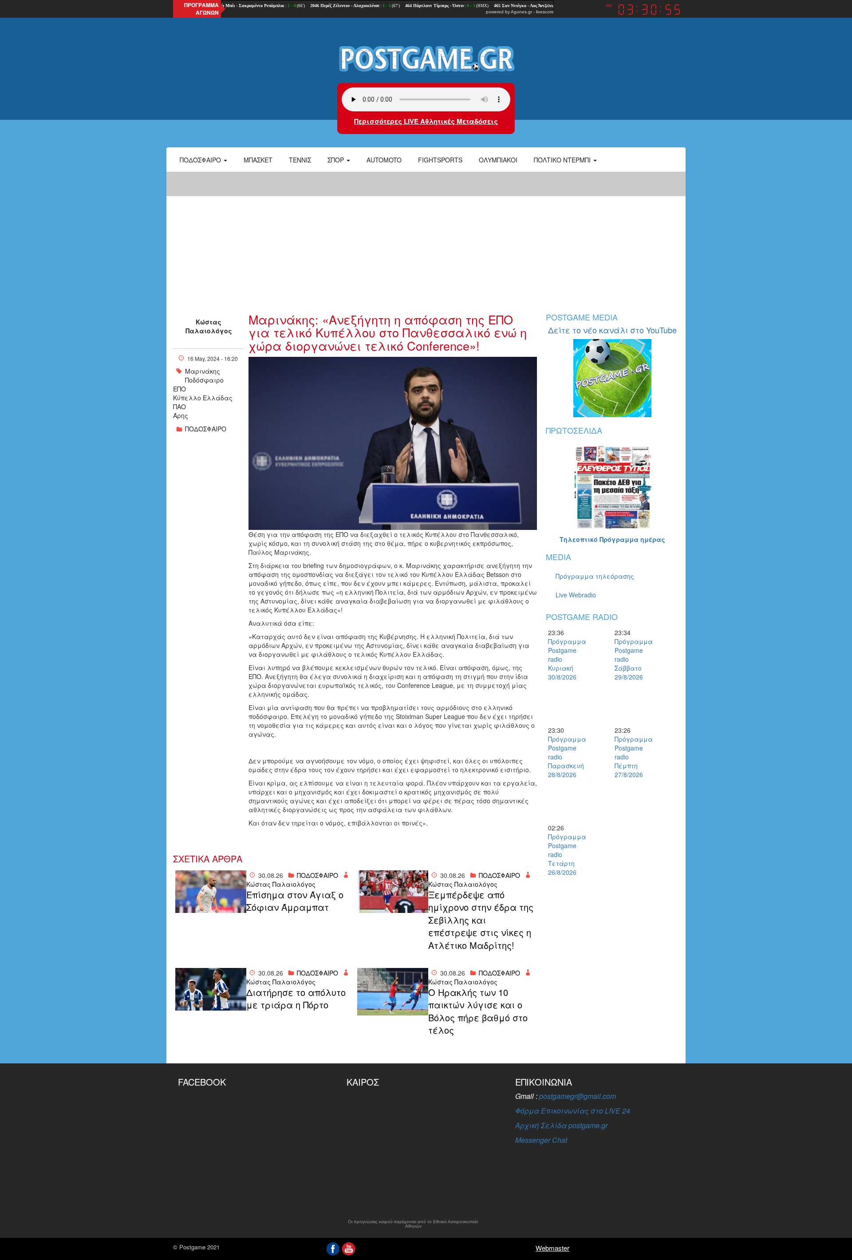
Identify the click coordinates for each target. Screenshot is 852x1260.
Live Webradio (576, 594)
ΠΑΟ (179, 406)
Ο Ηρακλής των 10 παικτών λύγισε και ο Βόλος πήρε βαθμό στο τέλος (478, 1011)
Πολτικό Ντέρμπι (563, 159)
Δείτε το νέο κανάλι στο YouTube (612, 330)
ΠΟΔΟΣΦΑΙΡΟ (205, 428)
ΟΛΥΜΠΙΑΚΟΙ (498, 159)
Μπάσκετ (258, 159)
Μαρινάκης (202, 371)
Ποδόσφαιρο (201, 159)
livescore (545, 11)
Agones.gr (521, 11)
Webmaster (552, 1247)
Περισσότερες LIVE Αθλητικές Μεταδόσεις (426, 121)
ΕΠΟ (179, 388)
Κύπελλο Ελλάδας (203, 397)
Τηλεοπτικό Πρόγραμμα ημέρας (612, 539)
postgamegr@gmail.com (577, 1096)
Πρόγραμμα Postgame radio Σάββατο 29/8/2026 (630, 659)
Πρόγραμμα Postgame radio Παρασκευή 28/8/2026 (563, 757)
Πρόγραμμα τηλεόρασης (595, 576)
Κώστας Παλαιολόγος (208, 326)
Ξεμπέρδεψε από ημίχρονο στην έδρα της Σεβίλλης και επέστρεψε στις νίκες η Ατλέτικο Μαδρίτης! (480, 920)
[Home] (426, 58)
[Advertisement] (426, 237)
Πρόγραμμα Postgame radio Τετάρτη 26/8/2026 (563, 854)
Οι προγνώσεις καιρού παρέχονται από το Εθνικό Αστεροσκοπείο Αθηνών (413, 1224)
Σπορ (336, 159)
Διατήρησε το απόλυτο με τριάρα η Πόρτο (296, 998)
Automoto (384, 159)
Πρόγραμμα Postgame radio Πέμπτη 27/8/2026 (630, 757)
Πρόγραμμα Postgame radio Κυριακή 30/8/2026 (563, 659)
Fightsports (440, 159)
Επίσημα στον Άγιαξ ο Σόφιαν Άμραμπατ (294, 901)
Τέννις (300, 159)
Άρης (180, 415)
